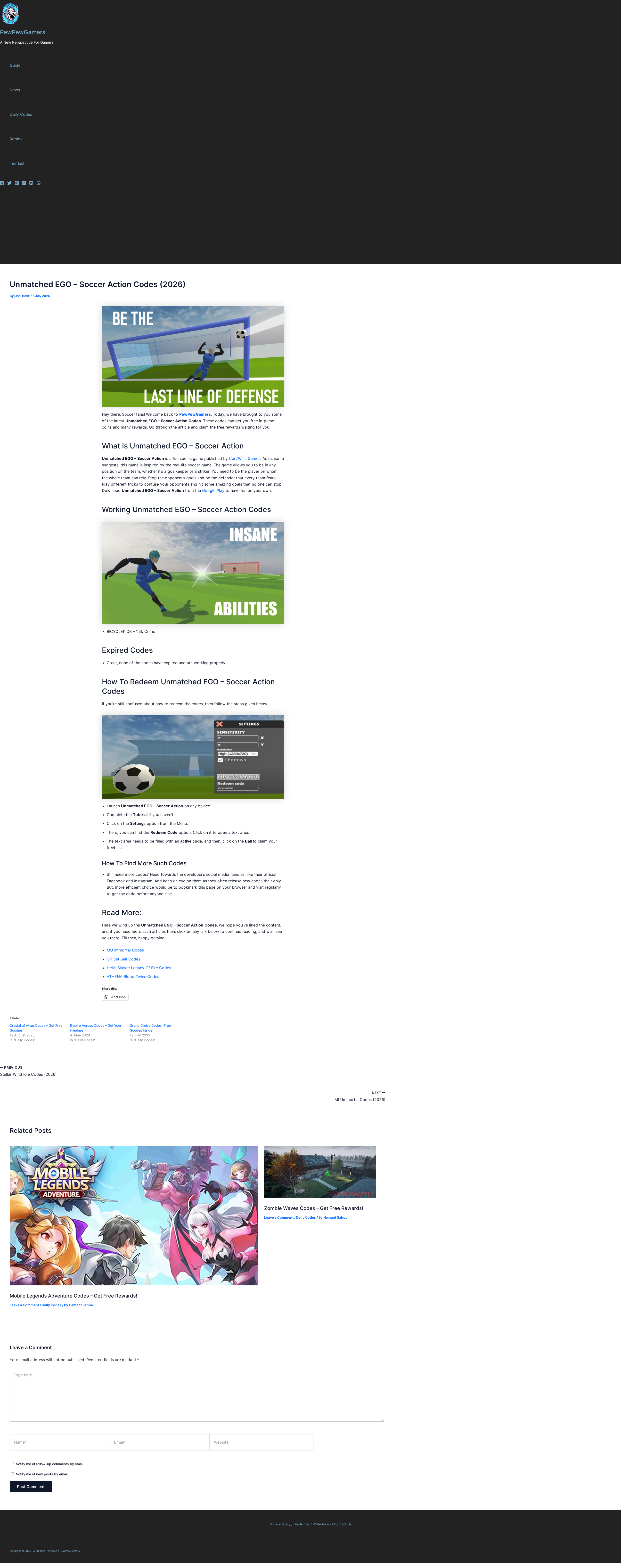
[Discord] (31, 183)
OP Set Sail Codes (124, 959)
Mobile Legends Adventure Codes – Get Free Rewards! (73, 1296)
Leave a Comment (24, 1305)
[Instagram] (17, 183)
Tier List (17, 163)
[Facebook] (2, 183)
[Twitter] (9, 183)
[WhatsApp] (38, 183)
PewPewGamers (22, 32)
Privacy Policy (280, 1524)
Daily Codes (21, 114)
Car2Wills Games (244, 458)
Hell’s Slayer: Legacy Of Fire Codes (139, 967)
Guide (15, 65)
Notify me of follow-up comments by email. (50, 1464)
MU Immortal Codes (125, 950)
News (15, 89)
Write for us (322, 1524)
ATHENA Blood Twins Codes (133, 976)
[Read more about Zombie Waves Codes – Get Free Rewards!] (320, 1196)
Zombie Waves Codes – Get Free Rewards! (313, 1208)
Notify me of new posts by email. (42, 1474)
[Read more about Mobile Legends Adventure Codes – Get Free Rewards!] (134, 1284)
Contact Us (342, 1524)
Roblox (16, 138)
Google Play (213, 490)
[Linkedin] (24, 183)
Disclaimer (302, 1524)
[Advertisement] (150, 228)
